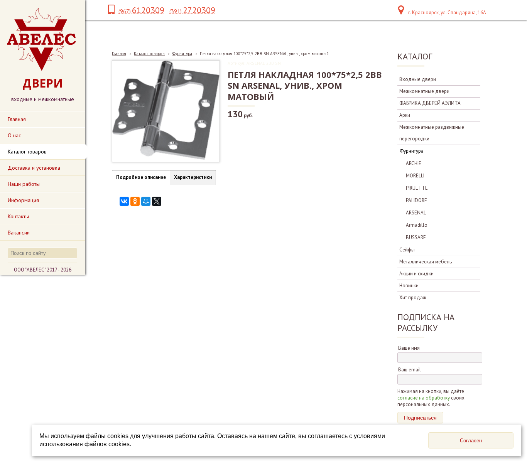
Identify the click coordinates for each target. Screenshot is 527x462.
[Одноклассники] (135, 201)
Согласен (471, 440)
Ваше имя (409, 348)
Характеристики (193, 177)
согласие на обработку (423, 398)
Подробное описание (141, 177)
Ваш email (409, 369)
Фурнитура (182, 53)
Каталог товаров (149, 53)
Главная (119, 53)
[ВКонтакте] (124, 201)
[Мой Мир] (145, 201)
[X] (156, 201)
